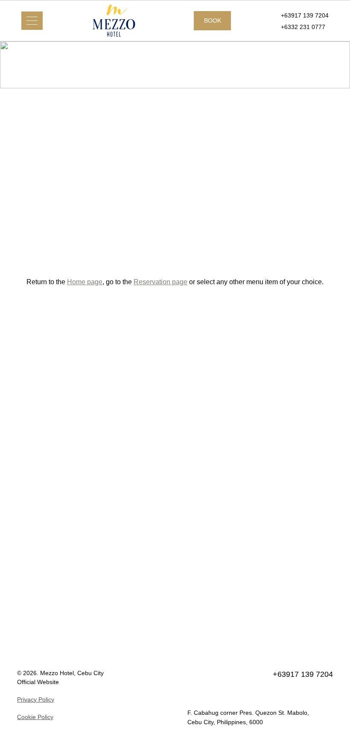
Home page (84, 281)
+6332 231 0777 (303, 26)
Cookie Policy (35, 717)
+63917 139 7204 (305, 15)
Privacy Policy (35, 699)
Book (212, 20)
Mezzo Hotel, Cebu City (72, 673)
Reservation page (160, 281)
